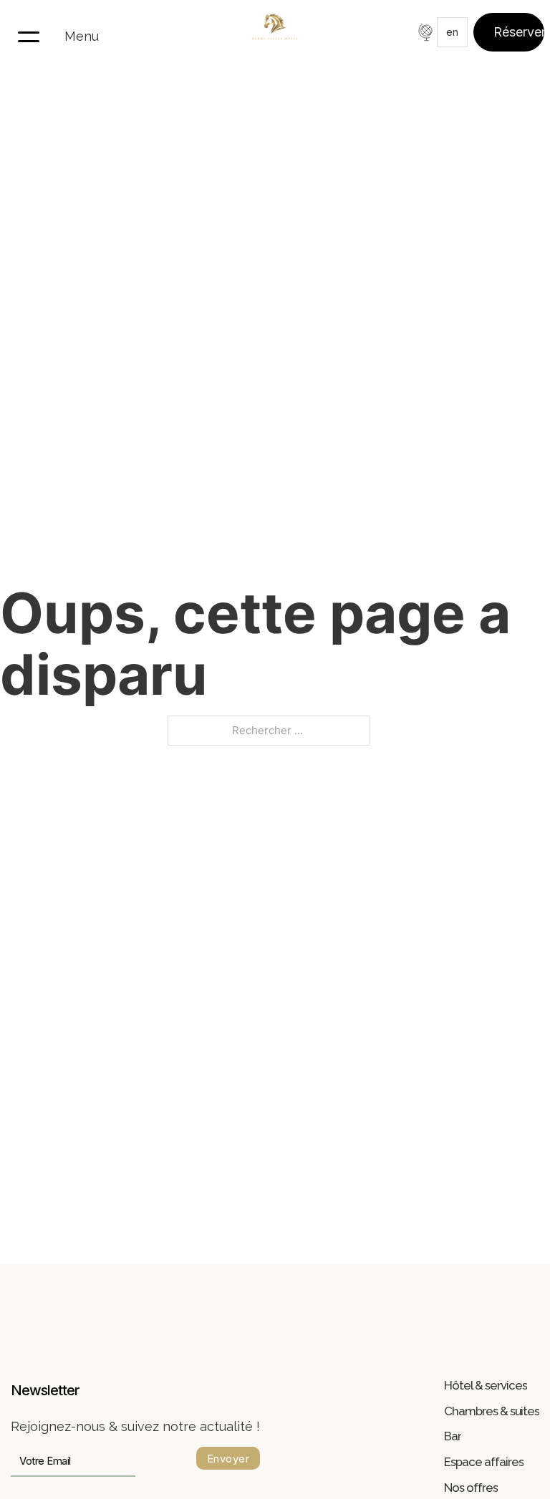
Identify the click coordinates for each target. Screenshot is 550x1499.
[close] (28, 36)
